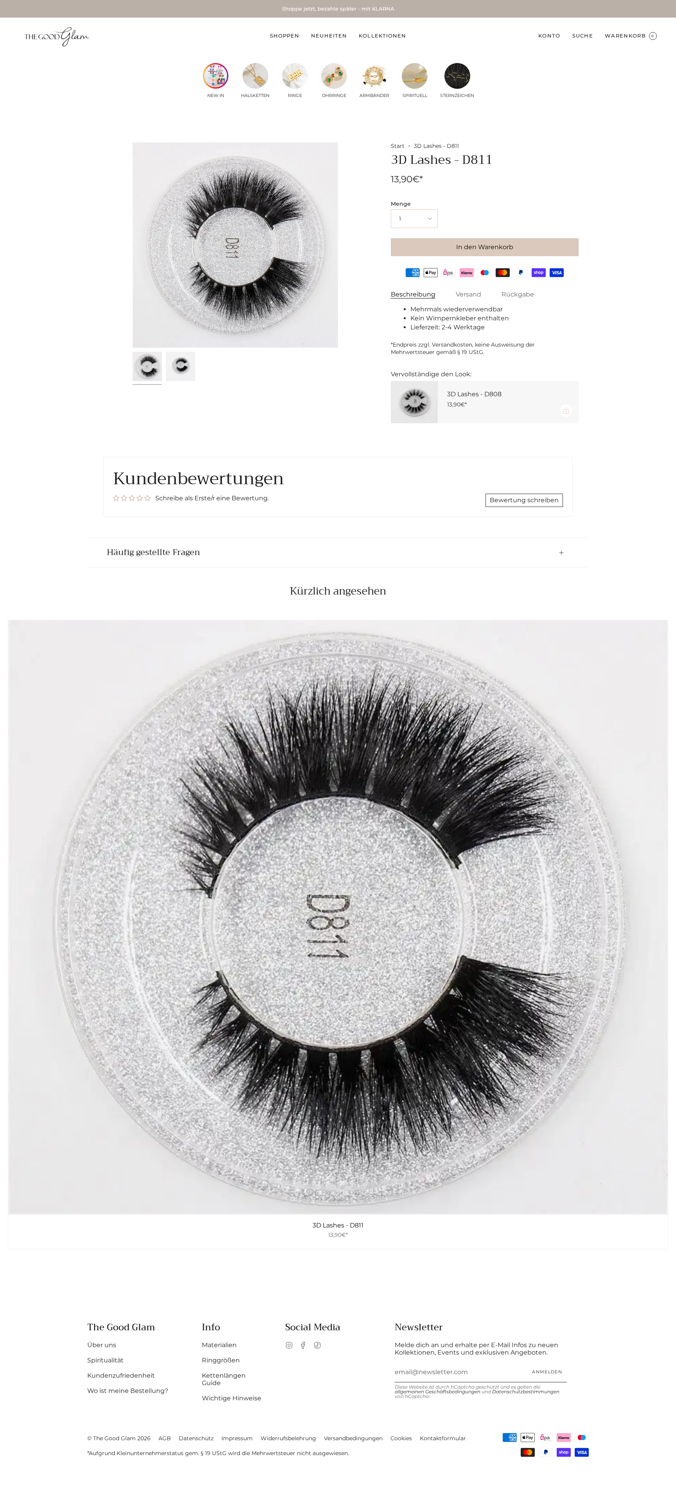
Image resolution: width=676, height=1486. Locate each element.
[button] (285, 36)
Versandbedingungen (353, 1438)
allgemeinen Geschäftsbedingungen (437, 1391)
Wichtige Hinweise (231, 1398)
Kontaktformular (443, 1438)
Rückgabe (518, 294)
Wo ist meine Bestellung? (127, 1390)
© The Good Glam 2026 (119, 1438)
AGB (164, 1438)
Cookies (401, 1438)
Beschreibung (413, 294)
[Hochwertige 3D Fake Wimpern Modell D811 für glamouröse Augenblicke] (147, 366)
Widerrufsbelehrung (288, 1438)
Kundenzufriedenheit (121, 1375)
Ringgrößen (221, 1360)
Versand (468, 294)
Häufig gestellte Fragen (153, 552)
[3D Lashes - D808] (414, 402)
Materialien (219, 1345)
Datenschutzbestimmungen (525, 1391)
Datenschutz (196, 1438)
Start (398, 145)
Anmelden (547, 1372)
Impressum (237, 1438)
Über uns (101, 1345)
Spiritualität (105, 1360)
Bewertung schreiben (524, 500)
